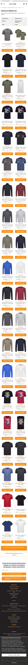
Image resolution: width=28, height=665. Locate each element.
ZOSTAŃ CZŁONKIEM (14, 586)
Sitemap (14, 600)
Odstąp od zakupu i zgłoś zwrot (14, 590)
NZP (14, 592)
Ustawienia (14, 662)
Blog (14, 596)
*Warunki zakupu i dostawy (14, 616)
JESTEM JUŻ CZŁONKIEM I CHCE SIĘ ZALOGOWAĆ (12, 578)
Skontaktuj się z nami (14, 593)
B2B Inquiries (14, 597)
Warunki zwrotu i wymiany (14, 618)
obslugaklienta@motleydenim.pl (20, 0)
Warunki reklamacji (14, 619)
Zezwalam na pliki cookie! (14, 655)
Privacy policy (14, 620)
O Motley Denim (14, 594)
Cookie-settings (14, 622)
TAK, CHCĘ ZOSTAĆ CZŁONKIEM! (14, 573)
